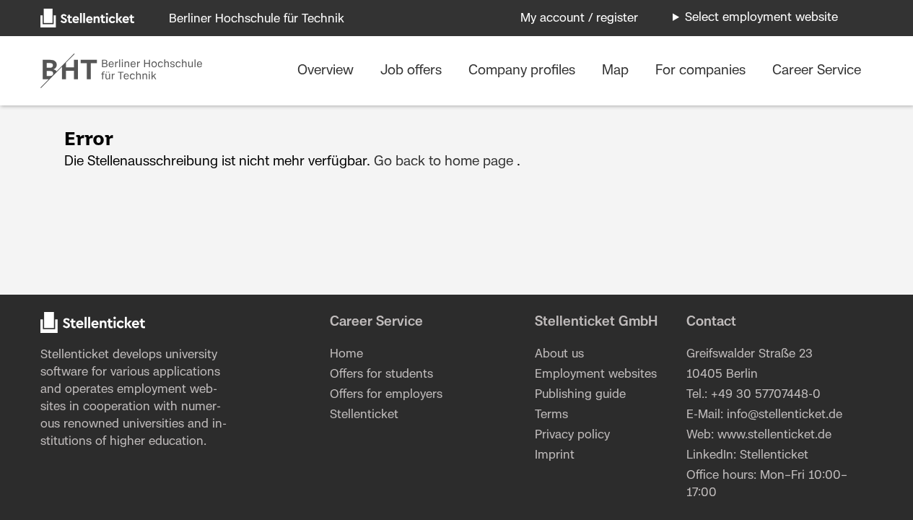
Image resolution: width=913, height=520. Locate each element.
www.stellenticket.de (774, 435)
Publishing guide (580, 394)
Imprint (555, 455)
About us (559, 354)
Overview (327, 70)
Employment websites (596, 374)
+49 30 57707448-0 (766, 394)
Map (617, 70)
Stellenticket (74, 354)
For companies (702, 70)
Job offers (412, 70)
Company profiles (523, 70)
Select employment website (761, 17)
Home (346, 354)
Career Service (816, 70)
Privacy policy (572, 435)
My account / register (579, 18)
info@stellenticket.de (784, 414)
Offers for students (381, 374)
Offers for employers (386, 394)
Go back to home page (443, 161)
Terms (551, 414)
